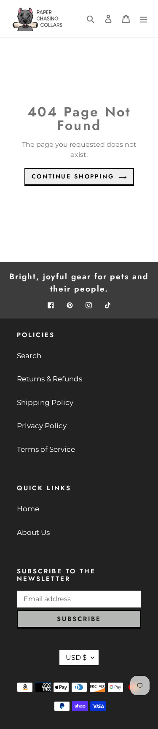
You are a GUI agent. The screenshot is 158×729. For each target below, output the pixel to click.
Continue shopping (73, 176)
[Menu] (144, 18)
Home (28, 509)
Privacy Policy (42, 425)
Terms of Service (46, 449)
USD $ (76, 657)
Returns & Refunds (49, 379)
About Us (33, 532)
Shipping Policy (45, 402)
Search (29, 355)
